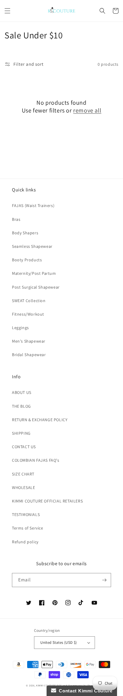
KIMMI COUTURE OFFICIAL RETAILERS (47, 501)
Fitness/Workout (28, 314)
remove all (87, 110)
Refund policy (25, 541)
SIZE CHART (23, 474)
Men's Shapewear (28, 341)
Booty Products (27, 259)
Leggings (20, 327)
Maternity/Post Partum (34, 273)
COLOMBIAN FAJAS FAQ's (35, 460)
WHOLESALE (23, 487)
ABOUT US (21, 392)
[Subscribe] (104, 580)
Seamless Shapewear (32, 246)
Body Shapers (25, 233)
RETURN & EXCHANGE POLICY (39, 419)
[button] (7, 10)
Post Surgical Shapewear (36, 287)
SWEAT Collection (29, 300)
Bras (16, 219)
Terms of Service (27, 528)
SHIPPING (21, 433)
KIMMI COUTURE (46, 685)
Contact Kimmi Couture (84, 690)
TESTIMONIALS (26, 514)
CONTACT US (24, 446)
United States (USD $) (58, 642)
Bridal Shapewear (29, 354)
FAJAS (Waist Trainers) (33, 205)
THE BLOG (21, 406)
